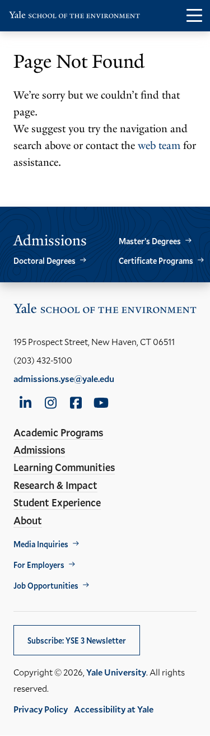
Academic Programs (58, 432)
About (27, 520)
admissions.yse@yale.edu (63, 378)
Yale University (116, 672)
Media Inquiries (40, 544)
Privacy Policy (40, 709)
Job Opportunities (45, 585)
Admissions (39, 449)
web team (159, 145)
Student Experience (57, 502)
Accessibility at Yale (113, 709)
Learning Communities (64, 467)
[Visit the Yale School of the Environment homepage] (74, 17)
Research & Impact (55, 485)
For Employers (38, 565)
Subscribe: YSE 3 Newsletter (76, 640)
